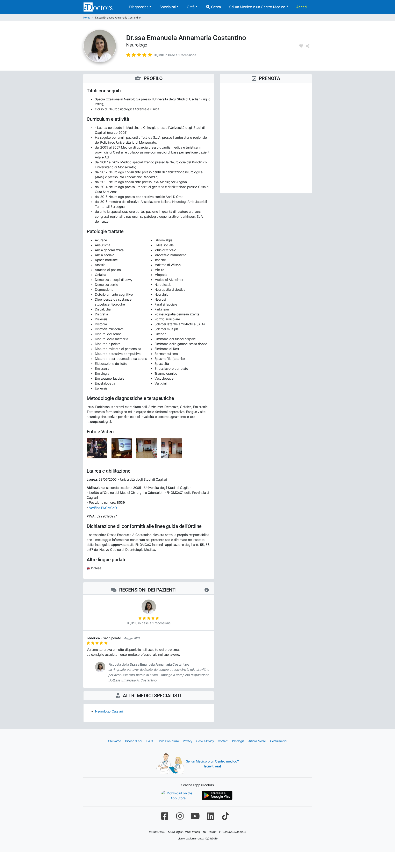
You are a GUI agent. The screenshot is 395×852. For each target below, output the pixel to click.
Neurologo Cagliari (109, 711)
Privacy (187, 741)
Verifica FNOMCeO (103, 508)
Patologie (238, 741)
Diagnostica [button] (138, 7)
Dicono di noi (133, 741)
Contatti (223, 741)
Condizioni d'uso (168, 741)
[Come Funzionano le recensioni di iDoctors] (206, 590)
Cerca (215, 7)
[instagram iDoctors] (180, 816)
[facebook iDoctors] (164, 816)
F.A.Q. (149, 741)
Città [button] (190, 7)
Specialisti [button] (168, 7)
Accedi (301, 7)
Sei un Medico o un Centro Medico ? (258, 7)
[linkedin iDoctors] (210, 816)
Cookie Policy (205, 741)
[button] (161, 55)
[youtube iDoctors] (195, 816)
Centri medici (278, 741)
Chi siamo (114, 741)
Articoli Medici (257, 741)
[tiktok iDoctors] (225, 816)
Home (86, 17)
